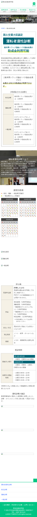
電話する (32, 10)
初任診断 (18, 254)
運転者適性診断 (6, 484)
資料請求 (4, 10)
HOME (3, 28)
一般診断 (18, 268)
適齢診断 (18, 261)
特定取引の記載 (17, 505)
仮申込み (14, 10)
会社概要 (7, 505)
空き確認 (23, 10)
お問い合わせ (28, 505)
